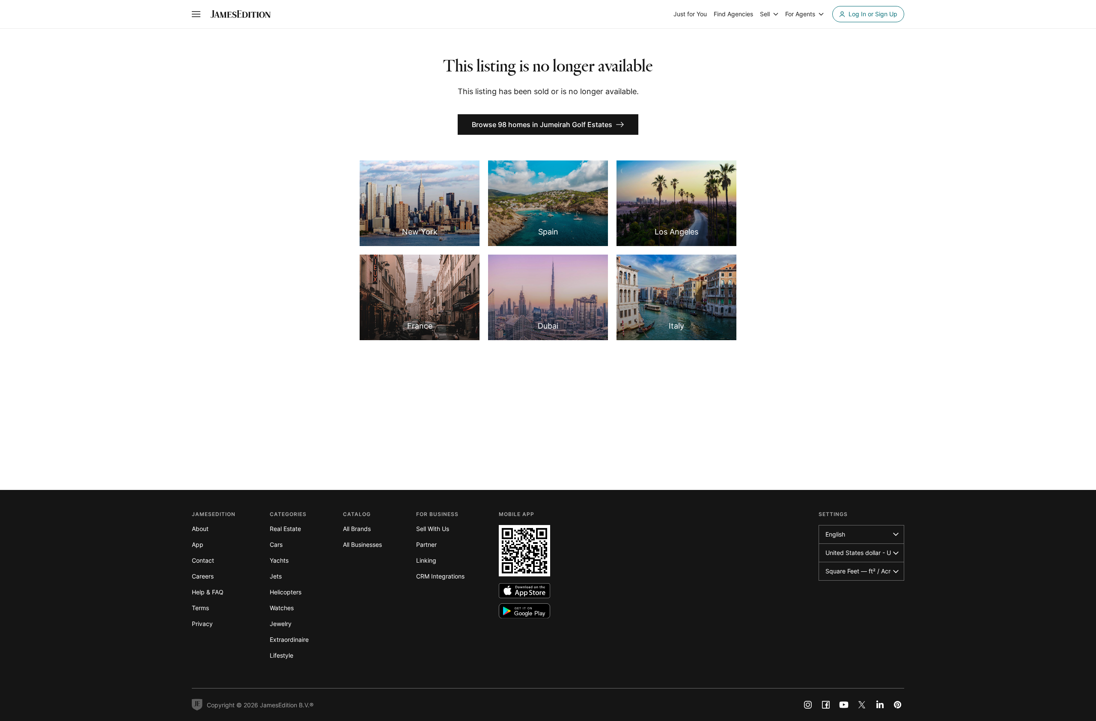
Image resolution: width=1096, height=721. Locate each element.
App (197, 544)
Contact (203, 560)
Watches (282, 607)
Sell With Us (432, 528)
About (200, 528)
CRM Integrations (440, 576)
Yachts (279, 560)
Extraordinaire (289, 639)
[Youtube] (843, 704)
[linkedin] (879, 704)
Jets (276, 576)
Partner (426, 544)
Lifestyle (281, 655)
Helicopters (285, 592)
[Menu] (196, 14)
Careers (203, 576)
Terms (200, 607)
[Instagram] (807, 704)
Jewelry (281, 623)
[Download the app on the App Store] (524, 590)
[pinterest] (897, 704)
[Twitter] (861, 704)
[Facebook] (825, 704)
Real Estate (285, 528)
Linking (426, 560)
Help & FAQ (207, 592)
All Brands (357, 528)
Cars (276, 544)
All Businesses (362, 544)
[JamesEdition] (240, 14)
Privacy (202, 623)
